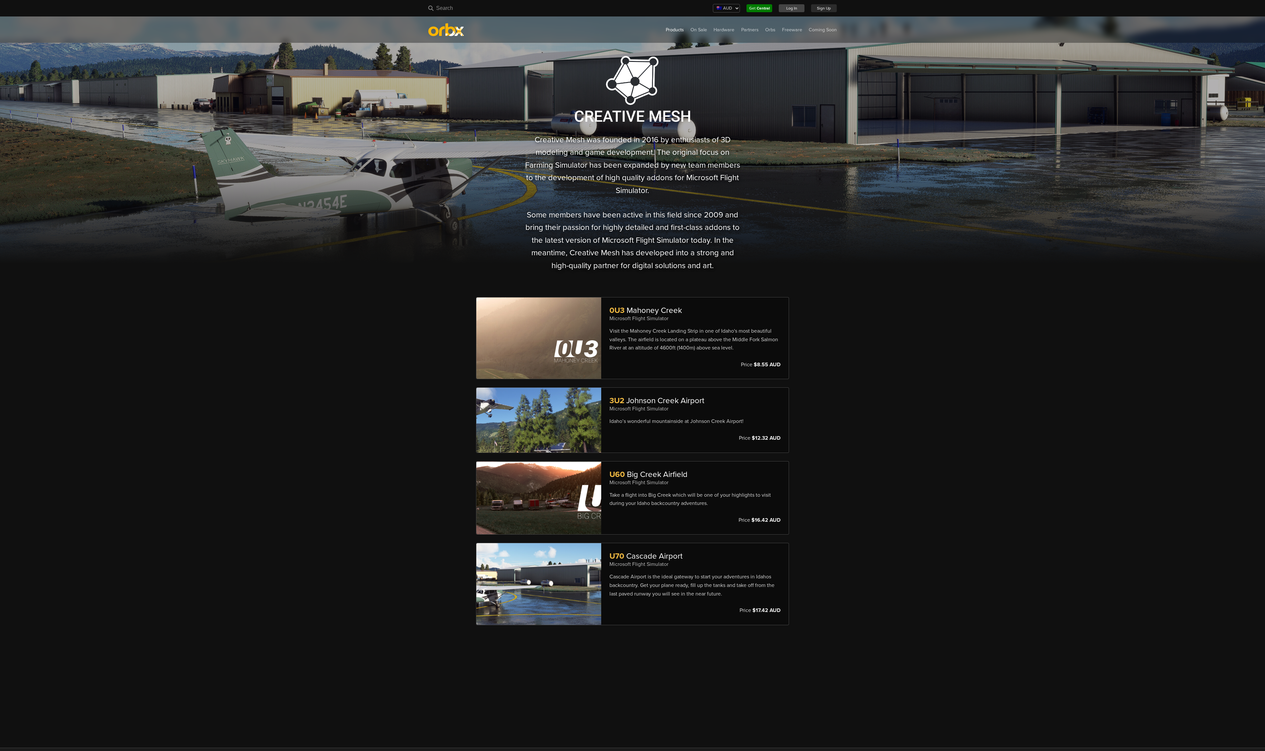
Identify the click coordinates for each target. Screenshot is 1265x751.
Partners (750, 30)
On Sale (698, 30)
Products (675, 30)
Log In (791, 8)
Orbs (770, 30)
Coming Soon (823, 30)
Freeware (792, 30)
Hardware (724, 30)
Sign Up (824, 8)
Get (759, 8)
